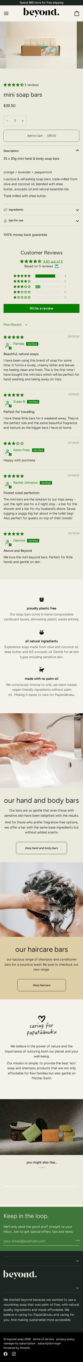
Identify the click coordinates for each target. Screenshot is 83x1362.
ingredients (16, 209)
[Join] (75, 1240)
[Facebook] (6, 1354)
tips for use (16, 220)
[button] (14, 85)
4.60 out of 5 (53, 261)
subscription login (49, 1343)
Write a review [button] (41, 308)
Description (11, 151)
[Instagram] (14, 1354)
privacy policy (65, 1339)
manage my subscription (19, 1343)
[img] (14, 337)
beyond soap (15, 1339)
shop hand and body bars (41, 848)
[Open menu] (10, 13)
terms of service (43, 1339)
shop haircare (41, 985)
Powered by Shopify (17, 1347)
